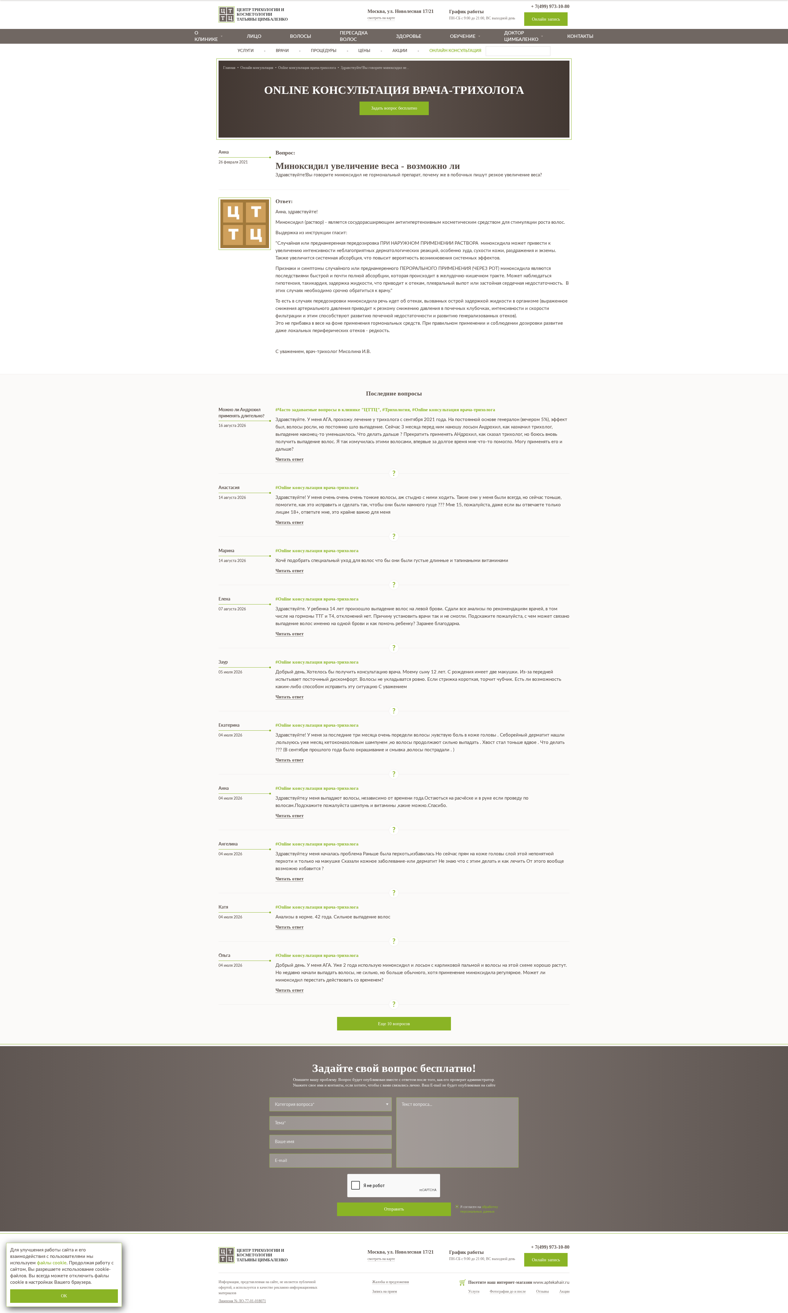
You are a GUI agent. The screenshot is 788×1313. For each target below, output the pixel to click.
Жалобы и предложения (390, 1282)
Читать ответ (289, 459)
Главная (229, 68)
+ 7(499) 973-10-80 (549, 6)
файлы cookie (51, 1263)
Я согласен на (479, 1209)
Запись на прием (384, 1291)
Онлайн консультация (256, 68)
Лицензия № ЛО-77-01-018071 (242, 1301)
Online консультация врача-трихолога (307, 68)
